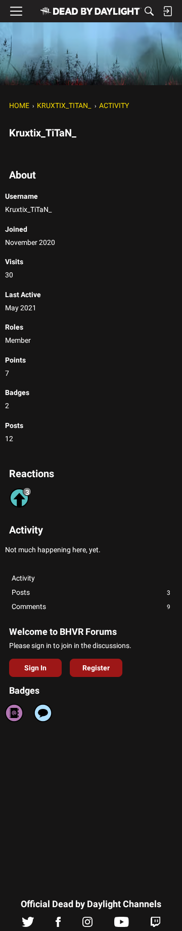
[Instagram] (87, 924)
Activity (23, 578)
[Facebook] (58, 924)
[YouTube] (121, 924)
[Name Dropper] (14, 713)
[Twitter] (28, 924)
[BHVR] (91, 11)
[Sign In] (167, 11)
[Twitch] (155, 924)
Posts (91, 592)
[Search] (149, 11)
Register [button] (96, 668)
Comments (91, 606)
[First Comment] (43, 713)
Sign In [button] (35, 668)
